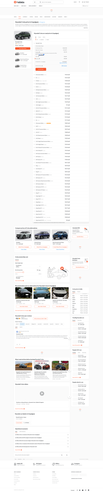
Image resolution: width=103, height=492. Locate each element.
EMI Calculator (64, 65)
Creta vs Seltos (23, 249)
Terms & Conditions (17, 477)
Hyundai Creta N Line (82, 336)
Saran (73, 305)
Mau (73, 312)
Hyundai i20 (80, 340)
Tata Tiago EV (80, 397)
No (66, 455)
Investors (15, 482)
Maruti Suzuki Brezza (82, 359)
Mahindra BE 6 (81, 355)
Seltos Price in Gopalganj (23, 247)
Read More (86, 27)
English (75, 1)
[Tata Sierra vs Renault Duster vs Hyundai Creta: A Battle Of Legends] (28, 393)
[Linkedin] (88, 490)
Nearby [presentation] (73, 291)
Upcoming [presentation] (79, 320)
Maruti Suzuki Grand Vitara (58, 242)
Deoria (73, 301)
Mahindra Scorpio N (82, 364)
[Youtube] (82, 490)
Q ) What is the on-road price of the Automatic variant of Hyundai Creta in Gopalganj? (32, 443)
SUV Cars (77, 377)
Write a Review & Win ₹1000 (40, 318)
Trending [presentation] (74, 352)
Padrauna (74, 303)
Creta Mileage (19, 280)
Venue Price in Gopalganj (42, 247)
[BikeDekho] (74, 480)
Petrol (44, 37)
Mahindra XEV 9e (81, 389)
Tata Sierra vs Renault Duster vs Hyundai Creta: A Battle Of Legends (28, 403)
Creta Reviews (21, 347)
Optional (37, 58)
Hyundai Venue (37, 242)
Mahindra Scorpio (81, 368)
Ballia (73, 307)
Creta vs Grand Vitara (60, 249)
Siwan (73, 295)
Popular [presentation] (78, 291)
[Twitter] (79, 490)
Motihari (73, 299)
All (35, 37)
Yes (61, 455)
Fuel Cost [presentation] (17, 259)
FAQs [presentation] (16, 431)
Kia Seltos (18, 242)
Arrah (73, 310)
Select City (86, 5)
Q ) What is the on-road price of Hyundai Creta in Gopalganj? (27, 434)
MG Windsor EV (81, 402)
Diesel (39, 37)
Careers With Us (16, 475)
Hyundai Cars (78, 345)
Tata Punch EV (80, 393)
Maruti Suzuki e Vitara (82, 384)
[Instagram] (85, 490)
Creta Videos (21, 408)
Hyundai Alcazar (81, 327)
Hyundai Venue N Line (82, 331)
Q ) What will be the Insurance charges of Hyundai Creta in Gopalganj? (29, 440)
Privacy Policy (16, 479)
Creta (15, 16)
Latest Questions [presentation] (22, 431)
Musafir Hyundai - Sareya (21, 417)
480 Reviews (20, 43)
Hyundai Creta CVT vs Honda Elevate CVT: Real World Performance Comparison (40, 373)
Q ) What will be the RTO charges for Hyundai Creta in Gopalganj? (28, 437)
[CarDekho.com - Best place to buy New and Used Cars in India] (19, 2)
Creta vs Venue (42, 249)
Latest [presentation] (79, 352)
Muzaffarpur (74, 309)
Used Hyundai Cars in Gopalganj (23, 310)
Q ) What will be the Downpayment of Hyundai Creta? (26, 446)
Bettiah (73, 297)
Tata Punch (80, 372)
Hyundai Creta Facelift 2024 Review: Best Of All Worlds (55, 402)
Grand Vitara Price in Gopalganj (60, 247)
